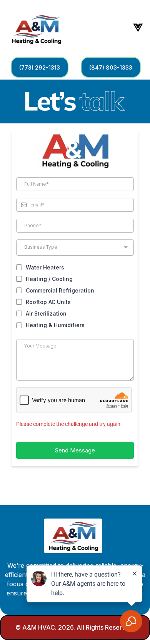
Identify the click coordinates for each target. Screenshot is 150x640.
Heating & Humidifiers (55, 325)
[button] (137, 27)
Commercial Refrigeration (60, 290)
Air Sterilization (46, 313)
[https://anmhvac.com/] (36, 28)
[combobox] (75, 247)
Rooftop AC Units (48, 302)
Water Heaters (45, 267)
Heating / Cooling (49, 279)
